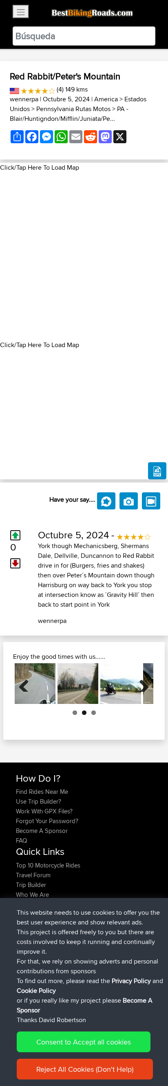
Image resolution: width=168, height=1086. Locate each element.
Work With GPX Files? (44, 811)
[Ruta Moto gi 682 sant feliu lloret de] (35, 683)
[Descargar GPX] (157, 470)
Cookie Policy (36, 990)
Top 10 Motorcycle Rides (48, 865)
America (106, 99)
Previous (27, 683)
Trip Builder (31, 885)
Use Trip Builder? (38, 801)
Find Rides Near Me (42, 791)
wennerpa (24, 99)
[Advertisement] (84, 256)
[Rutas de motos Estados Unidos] (14, 89)
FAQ (21, 840)
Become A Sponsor (42, 830)
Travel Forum (33, 875)
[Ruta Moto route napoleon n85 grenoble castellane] (77, 683)
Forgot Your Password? (47, 821)
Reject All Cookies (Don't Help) (84, 1069)
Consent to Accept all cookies (83, 1042)
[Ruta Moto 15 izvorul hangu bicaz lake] (120, 683)
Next (141, 683)
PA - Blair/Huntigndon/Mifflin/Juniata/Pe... (69, 113)
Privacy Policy (131, 980)
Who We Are (32, 894)
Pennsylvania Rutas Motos (73, 109)
